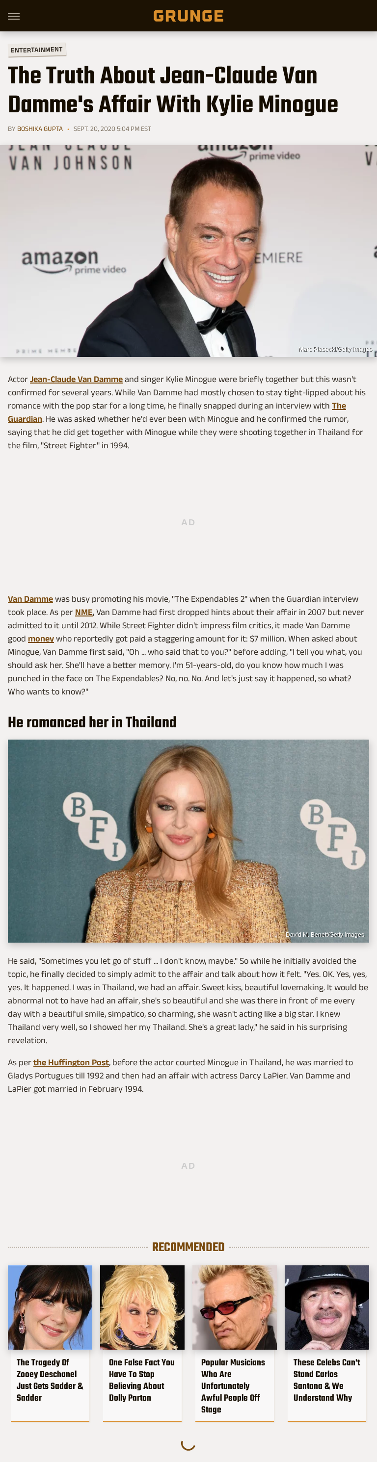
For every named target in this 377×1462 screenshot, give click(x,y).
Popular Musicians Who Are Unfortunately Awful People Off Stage (233, 1386)
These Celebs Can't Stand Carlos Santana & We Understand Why (327, 1380)
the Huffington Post (71, 1062)
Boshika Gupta (40, 128)
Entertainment (37, 49)
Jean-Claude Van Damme (76, 379)
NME (84, 612)
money (41, 638)
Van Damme (30, 599)
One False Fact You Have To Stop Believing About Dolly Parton (142, 1380)
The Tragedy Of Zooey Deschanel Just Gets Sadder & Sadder (50, 1380)
